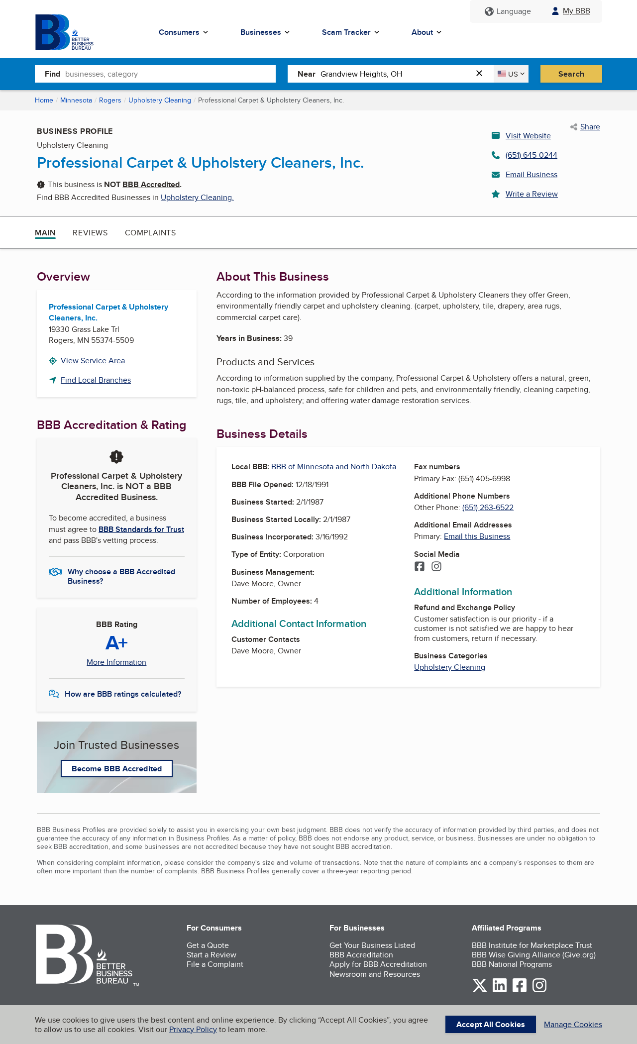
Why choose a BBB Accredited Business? (121, 576)
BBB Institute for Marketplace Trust (532, 945)
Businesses (260, 32)
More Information (116, 662)
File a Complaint (215, 964)
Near (307, 74)
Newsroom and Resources (374, 974)
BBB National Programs (512, 964)
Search (571, 74)
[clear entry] (482, 74)
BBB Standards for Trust (141, 529)
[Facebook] (419, 567)
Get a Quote (208, 945)
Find (52, 74)
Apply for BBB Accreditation (378, 964)
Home (44, 100)
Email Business (531, 174)
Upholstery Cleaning (159, 100)
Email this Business (477, 536)
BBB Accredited (151, 184)
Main (45, 232)
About (422, 32)
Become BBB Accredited (117, 768)
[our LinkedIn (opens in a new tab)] (500, 990)
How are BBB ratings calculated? (123, 694)
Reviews (90, 232)
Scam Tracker (346, 32)
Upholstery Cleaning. (197, 197)
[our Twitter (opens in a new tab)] (480, 990)
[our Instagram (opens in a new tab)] (539, 990)
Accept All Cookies (490, 1024)
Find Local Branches (96, 380)
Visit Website (528, 135)
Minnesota (76, 100)
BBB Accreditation (361, 954)
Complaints (150, 232)
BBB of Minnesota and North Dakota (333, 466)
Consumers (179, 32)
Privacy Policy (193, 1029)
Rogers (110, 100)
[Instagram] (436, 567)
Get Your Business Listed (372, 945)
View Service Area (93, 360)
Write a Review (532, 194)
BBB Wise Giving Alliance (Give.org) (534, 954)
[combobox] (170, 74)
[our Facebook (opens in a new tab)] (520, 990)
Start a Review (211, 954)
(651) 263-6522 (488, 507)
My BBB (576, 10)
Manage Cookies (573, 1024)
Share (590, 127)
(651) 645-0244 (531, 155)
